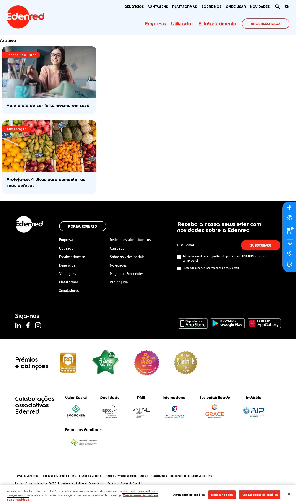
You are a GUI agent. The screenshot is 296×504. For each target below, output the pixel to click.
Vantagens (67, 274)
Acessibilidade (159, 476)
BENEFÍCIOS (134, 6)
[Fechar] (289, 494)
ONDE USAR (236, 6)
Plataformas (184, 6)
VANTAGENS (158, 6)
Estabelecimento (217, 23)
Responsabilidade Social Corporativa (191, 476)
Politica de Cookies (90, 476)
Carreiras (117, 248)
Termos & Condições (26, 476)
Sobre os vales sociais (127, 257)
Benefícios (67, 265)
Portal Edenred (82, 226)
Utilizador (182, 23)
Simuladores (69, 291)
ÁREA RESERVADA (265, 23)
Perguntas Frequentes (127, 274)
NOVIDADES (260, 6)
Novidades (118, 265)
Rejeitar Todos (222, 494)
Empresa (155, 23)
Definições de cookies (189, 494)
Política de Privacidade (89, 483)
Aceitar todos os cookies (260, 494)
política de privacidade (226, 256)
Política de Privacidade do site (59, 476)
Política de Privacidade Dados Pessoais (126, 476)
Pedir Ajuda (119, 282)
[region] (148, 494)
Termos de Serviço (118, 483)
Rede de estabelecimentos (130, 240)
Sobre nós (211, 6)
